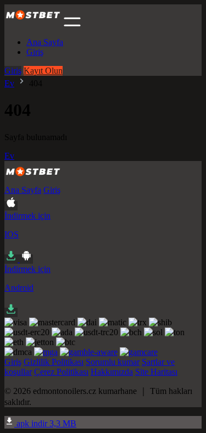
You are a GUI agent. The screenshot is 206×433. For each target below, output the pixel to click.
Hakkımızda (112, 371)
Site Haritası (156, 371)
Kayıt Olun (43, 70)
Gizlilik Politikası (53, 362)
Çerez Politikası (61, 371)
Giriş (34, 52)
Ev (9, 83)
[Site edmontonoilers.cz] (33, 23)
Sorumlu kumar (113, 362)
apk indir (45, 423)
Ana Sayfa (44, 42)
